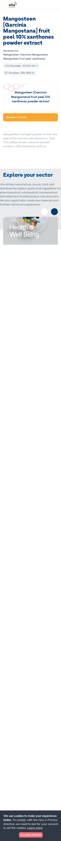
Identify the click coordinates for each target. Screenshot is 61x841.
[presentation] (54, 211)
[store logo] (13, 5)
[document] (30, 826)
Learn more (35, 828)
